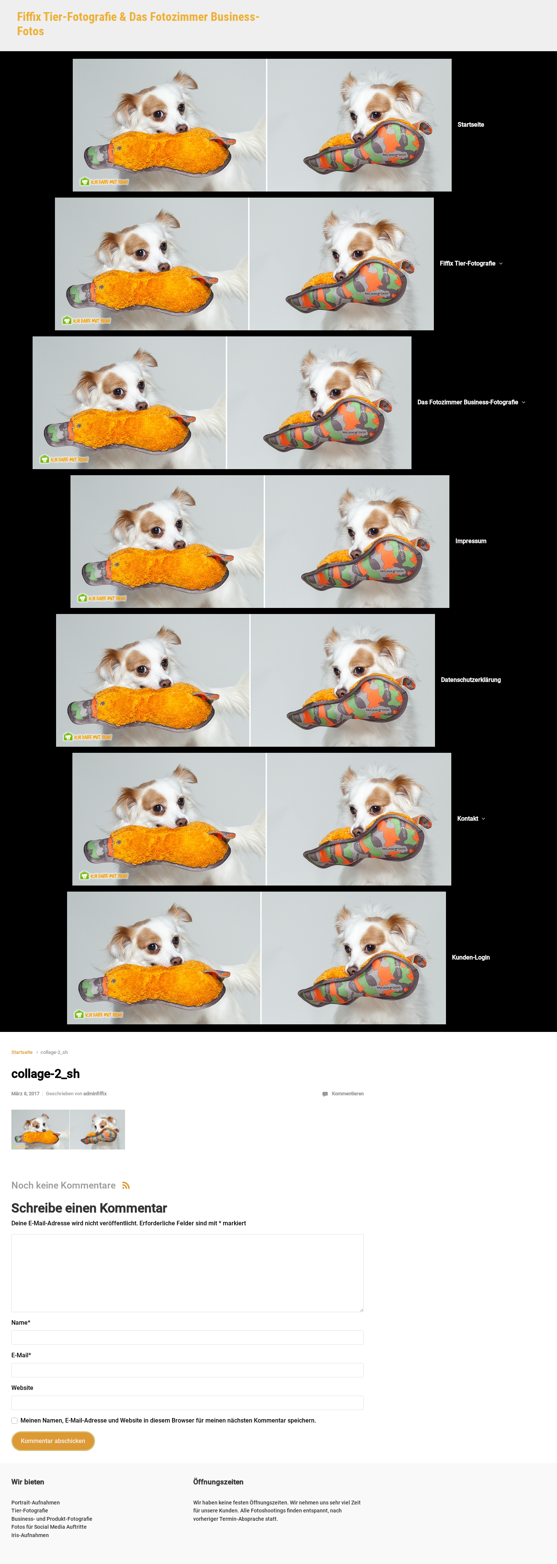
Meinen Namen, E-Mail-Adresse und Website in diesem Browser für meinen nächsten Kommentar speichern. (168, 1420)
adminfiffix (95, 1093)
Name (20, 1322)
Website (22, 1387)
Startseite (22, 1052)
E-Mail (21, 1355)
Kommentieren (348, 1093)
